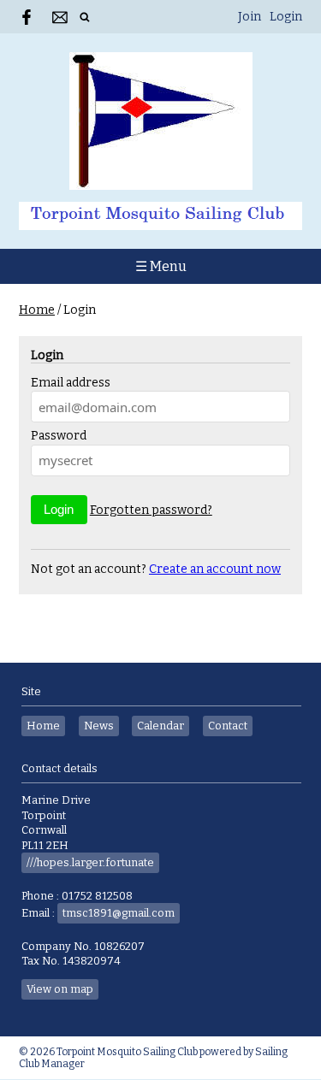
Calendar (160, 725)
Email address (70, 382)
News (99, 725)
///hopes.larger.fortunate (90, 862)
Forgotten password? (151, 510)
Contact (227, 725)
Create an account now (215, 569)
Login (286, 16)
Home (37, 310)
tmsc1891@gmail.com (118, 912)
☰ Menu (161, 266)
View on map (60, 989)
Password (58, 435)
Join (249, 16)
